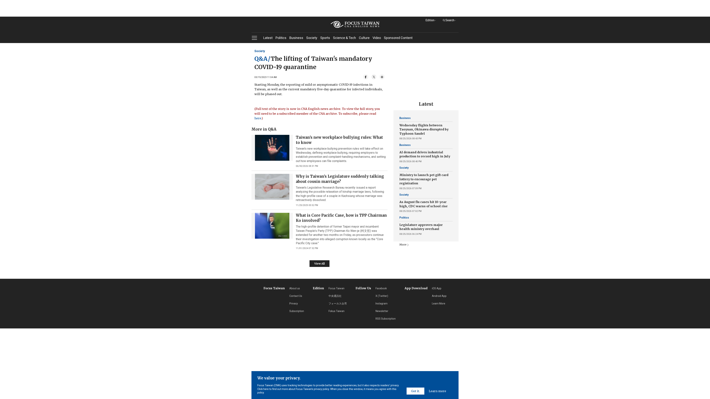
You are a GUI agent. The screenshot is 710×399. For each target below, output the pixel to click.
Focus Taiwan (336, 288)
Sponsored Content (398, 38)
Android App (439, 295)
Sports (325, 38)
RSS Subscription (386, 318)
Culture (364, 38)
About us (294, 288)
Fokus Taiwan (336, 311)
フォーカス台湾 (338, 303)
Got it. (415, 391)
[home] (355, 24)
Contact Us (295, 295)
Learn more (437, 391)
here (257, 118)
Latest (268, 38)
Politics (280, 38)
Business (296, 38)
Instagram (382, 303)
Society (311, 38)
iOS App (436, 288)
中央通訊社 (335, 295)
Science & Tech (344, 38)
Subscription (296, 311)
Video (377, 38)
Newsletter (382, 311)
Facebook (381, 288)
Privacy (293, 303)
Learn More (438, 303)
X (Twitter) (382, 295)
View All (319, 263)
